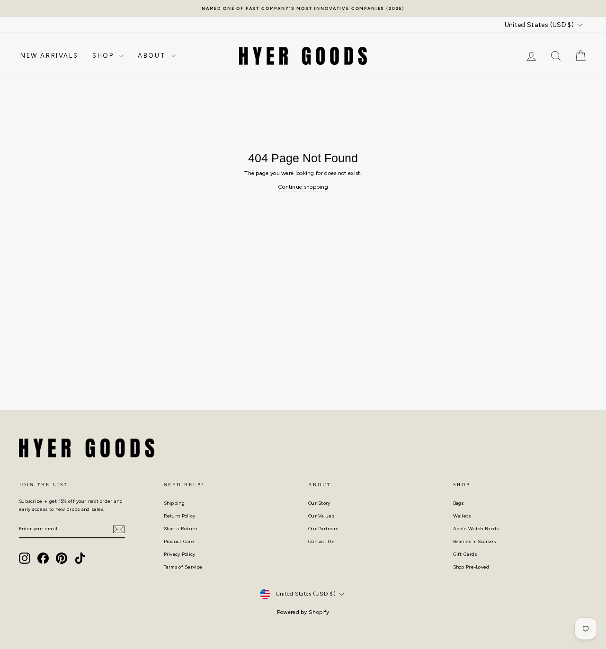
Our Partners (323, 529)
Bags (458, 503)
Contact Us (321, 541)
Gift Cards (465, 554)
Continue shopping (303, 187)
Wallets (462, 516)
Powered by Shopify (303, 612)
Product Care (179, 541)
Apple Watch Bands (476, 529)
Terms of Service (183, 567)
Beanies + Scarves (474, 541)
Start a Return (180, 529)
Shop (104, 55)
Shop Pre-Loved (471, 567)
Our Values (321, 516)
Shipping (174, 503)
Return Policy (180, 516)
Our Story (319, 503)
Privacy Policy (180, 554)
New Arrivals (49, 55)
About (153, 55)
